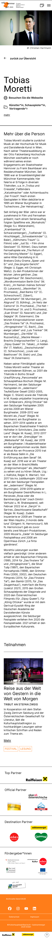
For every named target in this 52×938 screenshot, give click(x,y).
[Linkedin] (34, 908)
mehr (7, 114)
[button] (7, 740)
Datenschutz (14, 917)
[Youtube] (26, 908)
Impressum (34, 917)
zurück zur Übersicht (23, 58)
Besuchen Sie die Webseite (26, 97)
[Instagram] (18, 908)
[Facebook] (9, 908)
